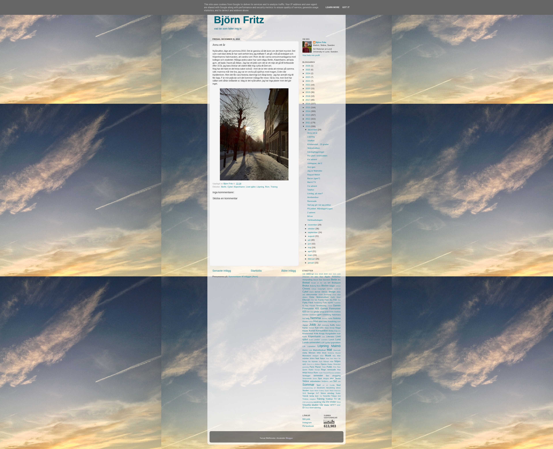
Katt (317, 328)
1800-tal (310, 274)
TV (335, 399)
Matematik (337, 350)
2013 (308, 115)
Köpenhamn (239, 187)
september (313, 232)
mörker (305, 358)
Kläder (305, 331)
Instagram (307, 423)
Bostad (306, 282)
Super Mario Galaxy (317, 390)
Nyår (320, 361)
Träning (274, 187)
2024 (308, 73)
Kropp (322, 333)
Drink (321, 295)
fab (316, 300)
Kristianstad (307, 333)
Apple (327, 277)
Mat (329, 349)
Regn (323, 370)
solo (339, 381)
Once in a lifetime (313, 364)
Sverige (310, 393)
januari (311, 263)
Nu (309, 362)
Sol (335, 381)
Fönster (312, 306)
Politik (329, 367)
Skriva (338, 378)
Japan (305, 325)
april (310, 251)
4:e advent (312, 159)
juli (309, 240)
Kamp (305, 328)
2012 (308, 119)
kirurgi (332, 328)
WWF (339, 405)
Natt (317, 358)
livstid (311, 340)
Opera (323, 364)
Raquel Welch (313, 175)
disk (303, 294)
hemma (315, 318)
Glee (311, 312)
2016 (308, 104)
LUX (322, 343)
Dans (311, 292)
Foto (325, 303)
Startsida (256, 270)
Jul (319, 325)
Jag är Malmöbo (314, 171)
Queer (304, 370)
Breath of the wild (318, 283)
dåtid (339, 294)
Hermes (324, 318)
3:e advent (312, 186)
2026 (308, 66)
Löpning (260, 187)
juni (310, 244)
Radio (311, 370)
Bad (320, 280)
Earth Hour (336, 297)
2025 (308, 70)
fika (331, 300)
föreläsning (321, 306)
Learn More (332, 7)
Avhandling (307, 280)
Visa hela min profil (311, 55)
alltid (316, 277)
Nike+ (336, 358)
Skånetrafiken (313, 148)
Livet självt (250, 187)
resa (304, 372)
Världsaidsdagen (315, 220)
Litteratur (330, 336)
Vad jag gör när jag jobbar (319, 205)
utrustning (309, 402)
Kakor (338, 325)
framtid (330, 303)
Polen (324, 367)
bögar (332, 286)
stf (315, 388)
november (313, 225)
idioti (321, 321)
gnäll (327, 312)
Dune (334, 294)
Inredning (332, 321)
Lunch (331, 340)
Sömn (323, 393)
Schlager (306, 376)
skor (332, 378)
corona (330, 289)
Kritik (316, 333)
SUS (304, 393)
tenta (311, 396)
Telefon (310, 190)
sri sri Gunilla (329, 385)
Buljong (313, 286)
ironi (339, 322)
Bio (339, 280)
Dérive (324, 292)
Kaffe (332, 325)
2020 (308, 88)
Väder (326, 405)
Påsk (339, 367)
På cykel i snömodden (317, 156)
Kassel (311, 328)
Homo (305, 321)
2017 (308, 100)
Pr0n (334, 367)
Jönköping (325, 325)
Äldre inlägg (288, 270)
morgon (316, 356)
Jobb (312, 324)
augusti (311, 236)
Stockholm (321, 388)
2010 (308, 126)
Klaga (338, 328)
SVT (317, 393)
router (321, 373)
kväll (339, 334)
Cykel (230, 187)
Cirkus (314, 289)
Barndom (326, 280)
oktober (311, 229)
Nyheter (315, 362)
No (340, 358)
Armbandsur (313, 197)
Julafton (311, 141)
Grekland (313, 315)
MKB (319, 353)
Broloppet (336, 283)
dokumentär (311, 294)
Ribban (310, 373)
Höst (315, 321)
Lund (338, 339)
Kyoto (304, 337)
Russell (325, 373)
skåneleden (315, 381)
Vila (323, 402)
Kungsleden (330, 333)
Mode (324, 353)
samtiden (337, 373)
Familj (321, 300)
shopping (336, 376)
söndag (330, 393)
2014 (308, 111)
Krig (335, 331)
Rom (267, 187)
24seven (305, 277)
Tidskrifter (326, 396)
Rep (339, 370)
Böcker (325, 285)
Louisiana (324, 340)
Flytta (304, 303)
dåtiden (304, 297)
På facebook (308, 426)
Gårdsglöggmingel (315, 152)
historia (337, 318)
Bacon (315, 280)
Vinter (333, 402)
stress (338, 388)
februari (312, 259)
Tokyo (334, 396)
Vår (321, 405)
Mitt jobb (306, 419)
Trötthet (329, 399)
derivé (317, 292)
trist (339, 396)
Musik (328, 355)
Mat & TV (311, 182)
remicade (331, 370)
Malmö (336, 346)
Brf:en (310, 216)
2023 (308, 77)
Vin (327, 402)
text (316, 396)
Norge (304, 362)
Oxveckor (337, 364)
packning (305, 367)
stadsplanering (307, 388)
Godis (331, 312)
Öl (303, 408)
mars (310, 255)
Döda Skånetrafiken (319, 297)
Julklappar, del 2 (314, 163)
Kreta (331, 331)
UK (339, 399)
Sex (327, 376)
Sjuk (320, 378)
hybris (310, 321)
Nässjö (326, 362)
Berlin (223, 187)
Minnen (312, 353)
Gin (308, 312)
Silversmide (307, 378)
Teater (338, 393)
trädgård (313, 399)
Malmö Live (307, 350)
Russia (331, 373)
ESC (312, 300)
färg (306, 306)
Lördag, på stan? (315, 193)
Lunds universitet (311, 342)
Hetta (330, 319)
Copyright (321, 289)
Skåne (305, 381)
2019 (308, 92)
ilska (325, 321)
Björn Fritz (239, 19)
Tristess (305, 399)
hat (303, 319)
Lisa (323, 337)
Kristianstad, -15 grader (318, 144)
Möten (312, 359)
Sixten (315, 378)
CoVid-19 (337, 289)
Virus (339, 402)
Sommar (308, 384)
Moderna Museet (334, 353)
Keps (327, 328)
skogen (326, 378)
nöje (331, 362)
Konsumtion (322, 330)
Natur (322, 358)
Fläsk (310, 303)
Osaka (329, 364)
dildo (339, 292)
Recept (317, 370)
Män (339, 356)
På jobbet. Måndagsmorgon (320, 209)
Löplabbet (311, 346)
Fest (327, 300)
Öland (307, 408)
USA (304, 402)
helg (307, 318)
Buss (319, 286)
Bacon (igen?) (313, 178)
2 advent (311, 212)
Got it (346, 7)
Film (335, 300)
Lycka (327, 343)
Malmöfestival (319, 350)
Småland (324, 381)
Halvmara (336, 315)
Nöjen (337, 361)
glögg (322, 312)
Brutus (305, 285)
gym (319, 314)
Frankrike (337, 303)
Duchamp (327, 295)
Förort (330, 306)
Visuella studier (310, 405)
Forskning (318, 303)
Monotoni (306, 356)
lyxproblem (336, 343)
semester (318, 375)
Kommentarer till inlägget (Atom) (243, 276)
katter (322, 328)
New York (329, 358)
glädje (316, 312)
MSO (322, 356)
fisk (339, 300)
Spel (319, 385)
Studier (305, 390)
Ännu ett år (312, 133)
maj (310, 247)
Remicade (312, 201)
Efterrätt (306, 300)
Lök (303, 346)
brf (329, 283)
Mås (334, 356)
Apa (321, 277)
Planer (318, 367)
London (317, 340)
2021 (308, 85)
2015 (308, 107)
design (332, 291)
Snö (331, 381)
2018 (308, 96)
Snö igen (311, 167)
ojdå (304, 364)
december (313, 130)
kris (339, 331)
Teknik (305, 396)
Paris (312, 367)
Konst (312, 330)
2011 (308, 123)
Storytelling (330, 388)
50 (312, 277)
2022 (308, 81)
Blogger (289, 438)
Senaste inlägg (221, 270)
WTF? (333, 405)
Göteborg (326, 315)
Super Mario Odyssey (333, 390)
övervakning (315, 408)
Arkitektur (336, 277)
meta (304, 353)
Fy (303, 306)
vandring (317, 402)
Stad (338, 385)
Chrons (306, 288)
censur (338, 286)
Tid (321, 396)
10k (303, 274)
